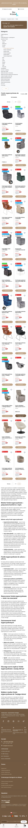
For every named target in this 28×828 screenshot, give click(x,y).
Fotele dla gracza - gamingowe (8, 37)
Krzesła (3, 45)
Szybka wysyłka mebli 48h (6, 76)
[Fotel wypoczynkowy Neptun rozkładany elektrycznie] (20, 177)
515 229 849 (21, 9)
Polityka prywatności (5, 770)
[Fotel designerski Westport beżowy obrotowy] (20, 459)
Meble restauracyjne (5, 79)
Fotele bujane (6, 54)
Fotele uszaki (6, 51)
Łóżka (3, 42)
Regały (3, 62)
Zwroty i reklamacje (5, 772)
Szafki (3, 63)
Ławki (3, 60)
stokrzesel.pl (3, 19)
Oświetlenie (3, 68)
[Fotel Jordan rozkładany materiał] (20, 239)
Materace (4, 43)
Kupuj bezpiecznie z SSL (6, 774)
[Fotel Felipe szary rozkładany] (7, 239)
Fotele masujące (7, 53)
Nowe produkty (4, 783)
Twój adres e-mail (5, 800)
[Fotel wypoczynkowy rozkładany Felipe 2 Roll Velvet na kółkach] (20, 365)
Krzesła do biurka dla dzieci (7, 785)
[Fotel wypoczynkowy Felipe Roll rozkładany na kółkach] (20, 145)
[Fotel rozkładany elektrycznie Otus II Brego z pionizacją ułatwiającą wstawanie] (20, 396)
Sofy (3, 57)
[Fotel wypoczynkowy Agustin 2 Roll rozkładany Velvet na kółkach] (7, 302)
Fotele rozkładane (7, 49)
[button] (24, 389)
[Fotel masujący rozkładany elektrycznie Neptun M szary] (20, 114)
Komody (4, 40)
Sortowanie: (14, 97)
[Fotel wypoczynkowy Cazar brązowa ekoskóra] (7, 333)
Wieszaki (4, 66)
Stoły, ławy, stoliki (4, 71)
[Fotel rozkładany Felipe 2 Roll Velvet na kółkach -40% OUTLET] (7, 271)
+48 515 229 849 (8, 742)
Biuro (2, 36)
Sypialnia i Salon (10, 19)
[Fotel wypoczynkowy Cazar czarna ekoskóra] (20, 333)
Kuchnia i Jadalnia (5, 70)
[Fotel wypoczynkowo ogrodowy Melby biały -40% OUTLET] (20, 271)
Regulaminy (3, 768)
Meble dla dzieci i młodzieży (7, 73)
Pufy (3, 59)
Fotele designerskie (8, 56)
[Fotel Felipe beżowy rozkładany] (20, 208)
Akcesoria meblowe (5, 80)
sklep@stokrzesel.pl (8, 745)
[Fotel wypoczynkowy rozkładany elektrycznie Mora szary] (7, 114)
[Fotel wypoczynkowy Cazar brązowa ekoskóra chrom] (7, 208)
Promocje (3, 85)
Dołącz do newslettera (7, 802)
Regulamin (15, 804)
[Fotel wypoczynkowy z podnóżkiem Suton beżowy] (7, 459)
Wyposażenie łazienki (5, 82)
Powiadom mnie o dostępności (21, 415)
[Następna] (26, 3)
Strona (8, 102)
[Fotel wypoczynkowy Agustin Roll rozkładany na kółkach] (20, 302)
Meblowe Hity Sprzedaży (6, 77)
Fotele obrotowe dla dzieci (7, 781)
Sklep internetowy (13, 821)
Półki (3, 65)
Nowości (3, 83)
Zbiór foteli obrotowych (6, 787)
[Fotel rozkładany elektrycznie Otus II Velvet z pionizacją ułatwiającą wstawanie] (7, 428)
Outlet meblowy (4, 34)
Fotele (17, 19)
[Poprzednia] (1, 3)
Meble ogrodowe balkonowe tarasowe (9, 74)
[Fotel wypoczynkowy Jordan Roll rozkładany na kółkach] (7, 177)
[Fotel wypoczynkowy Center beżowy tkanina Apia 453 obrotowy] (20, 428)
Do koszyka (7, 133)
